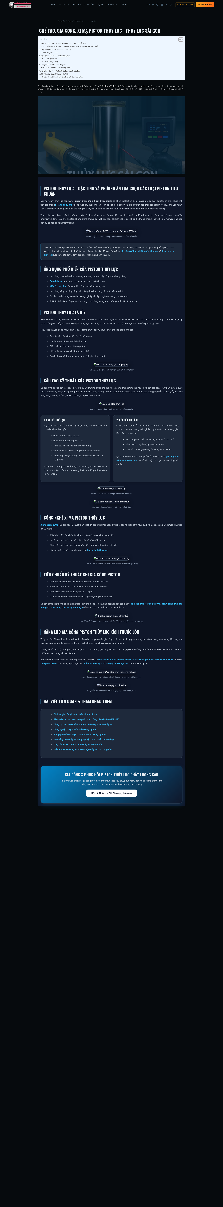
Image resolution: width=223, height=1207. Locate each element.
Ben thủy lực (56, 281)
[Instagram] (157, 4)
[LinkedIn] (162, 4)
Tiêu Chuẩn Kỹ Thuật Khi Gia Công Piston (56, 67)
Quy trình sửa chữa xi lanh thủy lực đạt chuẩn (78, 744)
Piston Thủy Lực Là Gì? (49, 52)
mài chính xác (130, 460)
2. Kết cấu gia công (51, 61)
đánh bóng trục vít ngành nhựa (66, 607)
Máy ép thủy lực (58, 286)
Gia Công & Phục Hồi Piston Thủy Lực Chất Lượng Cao (64, 77)
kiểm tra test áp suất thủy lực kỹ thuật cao (106, 663)
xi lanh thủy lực (63, 204)
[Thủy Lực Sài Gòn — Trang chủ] (20, 5)
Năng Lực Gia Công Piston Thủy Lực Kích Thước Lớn (60, 71)
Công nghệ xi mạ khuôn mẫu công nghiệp (75, 729)
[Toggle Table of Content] (179, 39)
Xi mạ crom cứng (49, 524)
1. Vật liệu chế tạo (51, 59)
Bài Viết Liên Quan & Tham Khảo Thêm (55, 74)
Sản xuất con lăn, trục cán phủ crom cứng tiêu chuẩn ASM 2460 (86, 719)
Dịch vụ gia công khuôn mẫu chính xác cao (76, 714)
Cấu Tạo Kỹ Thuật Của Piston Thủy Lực (55, 56)
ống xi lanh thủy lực (97, 550)
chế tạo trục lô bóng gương (145, 603)
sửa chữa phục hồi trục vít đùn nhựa (154, 659)
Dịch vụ (70, 21)
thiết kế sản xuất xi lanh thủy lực (116, 659)
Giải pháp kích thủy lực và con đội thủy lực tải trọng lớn (83, 749)
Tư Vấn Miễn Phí (205, 4)
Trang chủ (61, 21)
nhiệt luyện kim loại (148, 251)
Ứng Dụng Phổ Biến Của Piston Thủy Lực (56, 49)
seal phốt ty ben (49, 663)
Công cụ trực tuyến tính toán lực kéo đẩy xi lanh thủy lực (83, 724)
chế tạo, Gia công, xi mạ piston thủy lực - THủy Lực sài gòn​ (63, 43)
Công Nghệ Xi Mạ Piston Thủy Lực (53, 64)
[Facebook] (153, 4)
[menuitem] (53, 4)
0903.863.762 (186, 4)
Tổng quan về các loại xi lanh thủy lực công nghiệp (80, 734)
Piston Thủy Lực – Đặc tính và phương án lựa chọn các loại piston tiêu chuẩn (69, 46)
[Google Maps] (166, 4)
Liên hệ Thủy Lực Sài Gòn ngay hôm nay (111, 793)
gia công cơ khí (129, 251)
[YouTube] (148, 4)
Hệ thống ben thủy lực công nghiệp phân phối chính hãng (84, 739)
